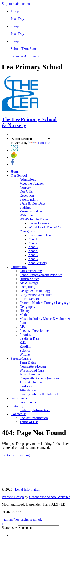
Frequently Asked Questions (39, 378)
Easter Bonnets (39, 223)
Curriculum (19, 267)
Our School (19, 175)
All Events (31, 56)
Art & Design (29, 283)
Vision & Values (31, 211)
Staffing (25, 207)
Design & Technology (35, 291)
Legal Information (27, 489)
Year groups (28, 231)
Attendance (28, 390)
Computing (27, 287)
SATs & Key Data (32, 203)
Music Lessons (30, 374)
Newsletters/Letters (33, 366)
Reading (25, 346)
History (25, 311)
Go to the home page (16, 455)
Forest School (29, 299)
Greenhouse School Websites (49, 497)
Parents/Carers (21, 358)
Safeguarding (29, 199)
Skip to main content (16, 4)
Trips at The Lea (31, 382)
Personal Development (35, 330)
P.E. (22, 326)
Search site (9, 527)
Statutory (17, 406)
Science (25, 350)
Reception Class (39, 235)
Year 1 (33, 239)
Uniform (26, 386)
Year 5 (33, 255)
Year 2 (33, 243)
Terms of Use (29, 422)
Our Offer (27, 191)
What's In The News (34, 219)
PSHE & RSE (30, 338)
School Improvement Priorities (41, 275)
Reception (27, 195)
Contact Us (18, 414)
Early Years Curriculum (36, 295)
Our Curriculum (31, 271)
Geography (27, 307)
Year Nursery (37, 263)
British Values (29, 279)
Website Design (13, 497)
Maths (24, 315)
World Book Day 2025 (44, 227)
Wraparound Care (32, 370)
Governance (19, 398)
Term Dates (28, 362)
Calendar (17, 56)
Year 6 (33, 259)
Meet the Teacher (32, 183)
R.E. (23, 342)
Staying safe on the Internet (39, 394)
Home (15, 171)
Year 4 (33, 251)
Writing (25, 354)
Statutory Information (35, 410)
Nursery (25, 187)
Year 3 (33, 247)
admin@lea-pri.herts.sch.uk (22, 519)
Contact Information (34, 418)
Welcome (26, 215)
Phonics (25, 334)
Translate (43, 143)
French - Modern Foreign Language (45, 303)
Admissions (28, 179)
